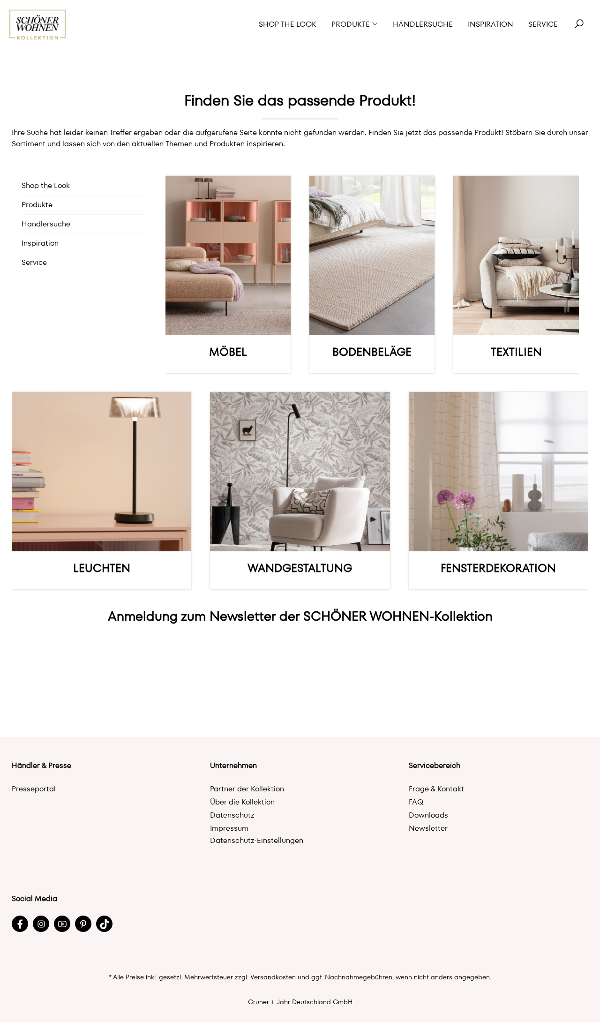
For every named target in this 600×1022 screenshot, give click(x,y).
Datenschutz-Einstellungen (256, 840)
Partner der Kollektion (247, 788)
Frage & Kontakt (436, 788)
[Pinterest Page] (83, 924)
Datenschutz (232, 815)
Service (34, 262)
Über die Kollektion (242, 802)
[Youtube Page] (62, 924)
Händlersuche (46, 223)
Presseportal (34, 788)
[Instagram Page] (41, 924)
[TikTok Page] (104, 924)
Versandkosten (273, 977)
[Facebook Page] (20, 924)
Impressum (229, 828)
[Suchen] (579, 24)
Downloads (428, 815)
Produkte (37, 204)
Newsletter (428, 828)
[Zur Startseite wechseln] (37, 24)
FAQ (416, 802)
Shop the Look (46, 185)
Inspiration (40, 243)
